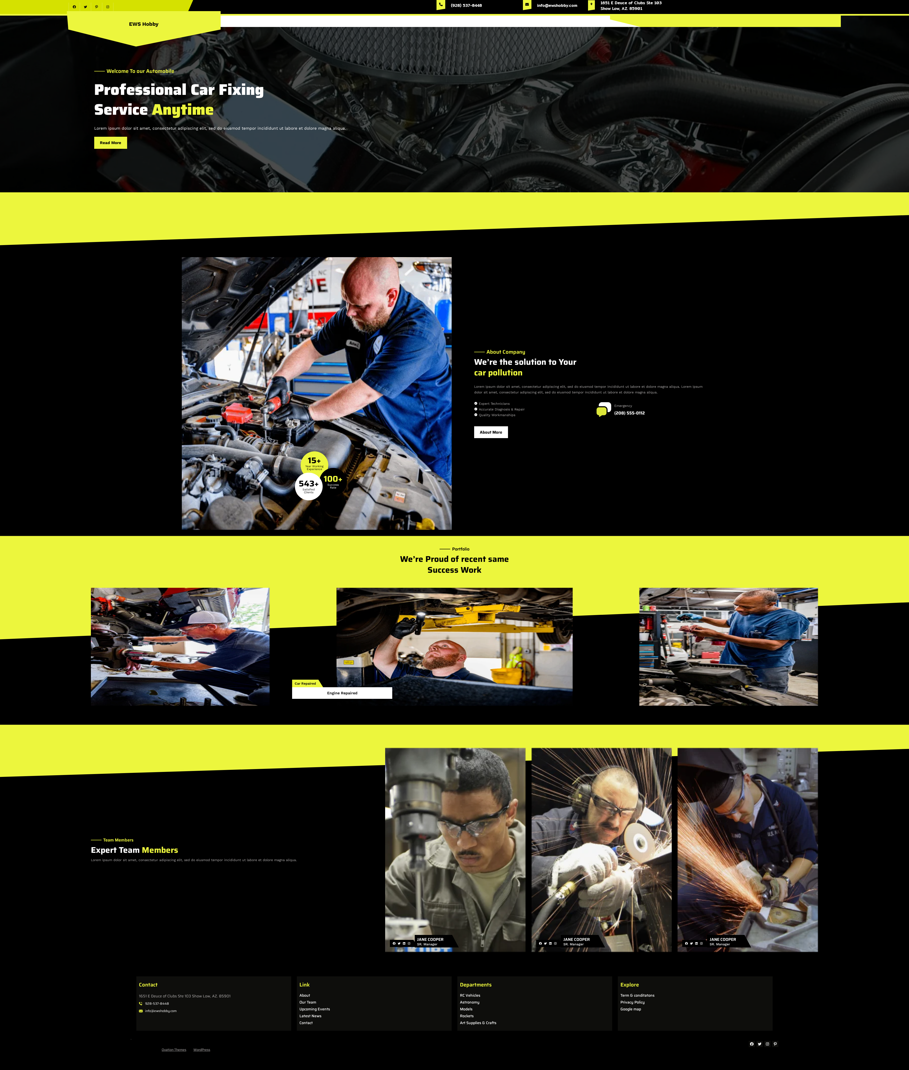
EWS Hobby (143, 24)
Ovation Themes (174, 1049)
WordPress (201, 1049)
